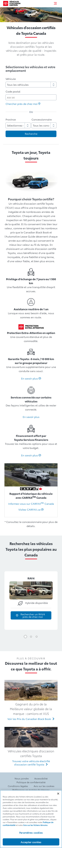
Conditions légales (18, 786)
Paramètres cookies (31, 832)
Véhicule (11, 78)
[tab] (25, 636)
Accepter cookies (31, 842)
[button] (55, 3)
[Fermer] (58, 793)
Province (11, 119)
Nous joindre (22, 778)
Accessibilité (41, 778)
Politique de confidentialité (31, 782)
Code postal (13, 91)
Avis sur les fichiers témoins (35, 825)
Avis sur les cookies (44, 786)
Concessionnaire (41, 119)
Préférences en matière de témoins (31, 789)
